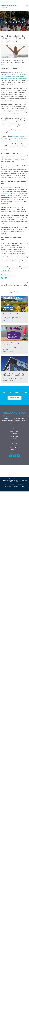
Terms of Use (21, 484)
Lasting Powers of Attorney (18, 136)
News (14, 19)
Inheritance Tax (6, 193)
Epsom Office (14, 449)
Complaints (12, 484)
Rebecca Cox (11, 320)
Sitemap (22, 486)
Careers (14, 433)
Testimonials (14, 436)
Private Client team (6, 270)
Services (14, 443)
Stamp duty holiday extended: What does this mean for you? (13, 374)
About (14, 441)
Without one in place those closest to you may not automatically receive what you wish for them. (14, 76)
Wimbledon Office (14, 447)
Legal (6, 484)
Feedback (14, 438)
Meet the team (14, 431)
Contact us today (14, 423)
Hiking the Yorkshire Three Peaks (14, 314)
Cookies (16, 486)
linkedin (6, 278)
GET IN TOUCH (14, 398)
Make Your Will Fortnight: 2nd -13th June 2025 (13, 343)
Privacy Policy (8, 486)
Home (14, 428)
